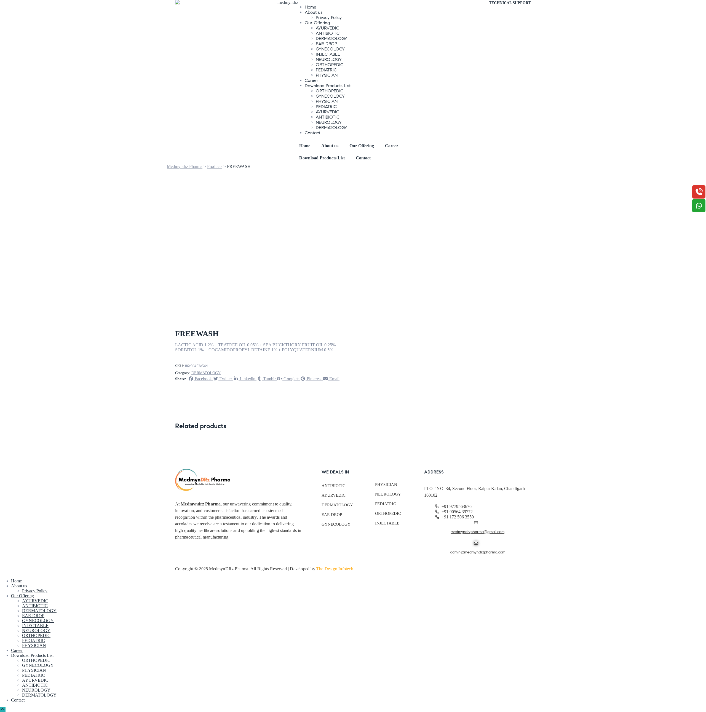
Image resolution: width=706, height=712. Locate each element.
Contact (312, 132)
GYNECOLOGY (330, 49)
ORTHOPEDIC (329, 64)
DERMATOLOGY (331, 38)
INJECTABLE (328, 54)
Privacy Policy (329, 17)
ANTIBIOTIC (327, 33)
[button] (510, 3)
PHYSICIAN (327, 75)
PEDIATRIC (326, 70)
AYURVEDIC (327, 28)
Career (311, 80)
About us (313, 12)
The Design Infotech (334, 568)
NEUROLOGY (329, 59)
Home (310, 7)
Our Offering (317, 22)
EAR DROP (326, 43)
